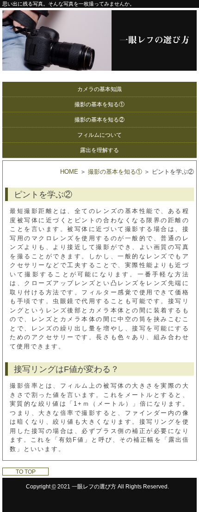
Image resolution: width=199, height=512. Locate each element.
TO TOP (26, 472)
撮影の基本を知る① (99, 104)
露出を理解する (99, 150)
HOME (69, 171)
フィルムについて (99, 135)
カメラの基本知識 (99, 89)
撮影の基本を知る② (99, 119)
